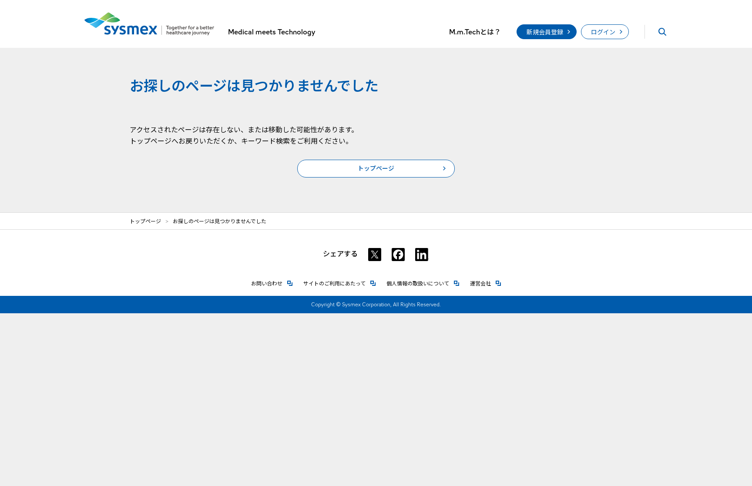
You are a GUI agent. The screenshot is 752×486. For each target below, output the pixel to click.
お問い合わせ (272, 283)
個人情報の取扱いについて (423, 283)
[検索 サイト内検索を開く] (662, 32)
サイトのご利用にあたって (339, 283)
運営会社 (485, 283)
